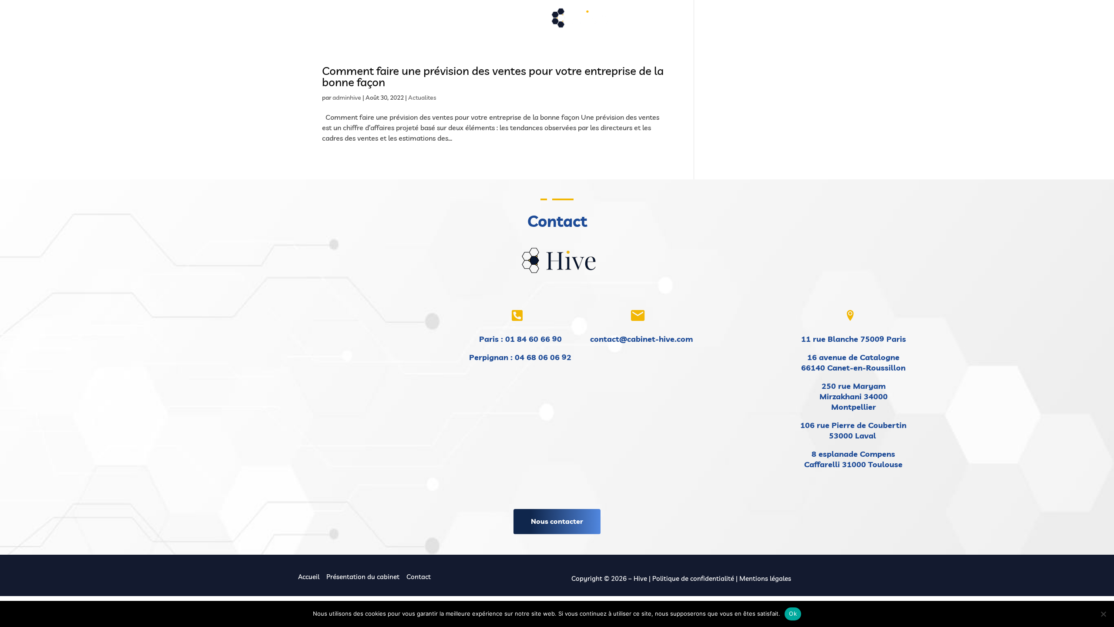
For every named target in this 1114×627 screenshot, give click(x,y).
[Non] (1103, 614)
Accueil (323, 20)
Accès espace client (773, 20)
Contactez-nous (709, 20)
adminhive (346, 97)
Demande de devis (647, 20)
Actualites (422, 97)
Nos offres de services (458, 20)
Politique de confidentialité (693, 578)
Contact (418, 577)
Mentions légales (765, 578)
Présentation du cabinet (380, 20)
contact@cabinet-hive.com (641, 339)
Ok (793, 613)
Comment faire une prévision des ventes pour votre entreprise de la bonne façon (493, 76)
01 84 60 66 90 (533, 339)
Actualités (525, 20)
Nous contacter (557, 521)
